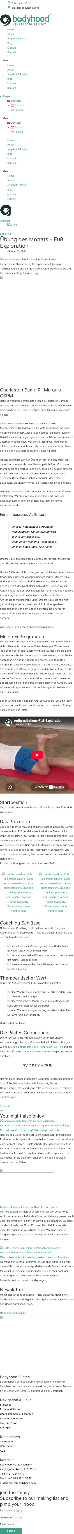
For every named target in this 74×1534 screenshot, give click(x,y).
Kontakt (11, 52)
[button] (37, 60)
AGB (2, 1450)
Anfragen (5, 1427)
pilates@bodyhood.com (22, 1482)
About (10, 34)
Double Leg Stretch (34, 1046)
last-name (6, 1517)
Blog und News (8, 1423)
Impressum (6, 1441)
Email (3, 1524)
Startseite (5, 1404)
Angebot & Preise (17, 38)
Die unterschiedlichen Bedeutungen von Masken (34, 1257)
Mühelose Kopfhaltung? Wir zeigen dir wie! (30, 1130)
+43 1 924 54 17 (15, 1473)
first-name (6, 1510)
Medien (11, 47)
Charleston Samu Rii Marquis (16, 1413)
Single (13, 1046)
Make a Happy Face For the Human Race (28, 1207)
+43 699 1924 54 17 (19, 1478)
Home (10, 29)
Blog (9, 43)
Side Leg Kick (55, 1046)
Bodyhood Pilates (10, 1409)
